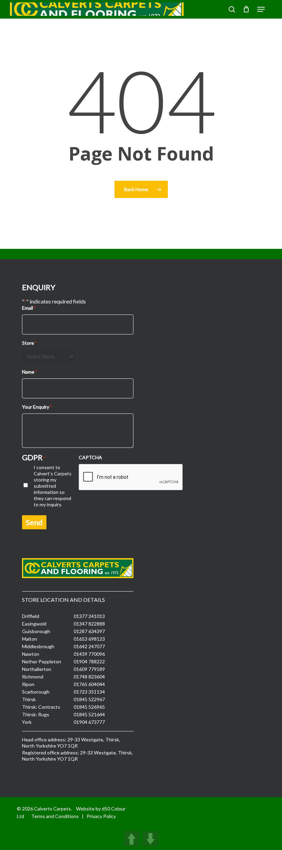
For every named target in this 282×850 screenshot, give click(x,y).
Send (34, 522)
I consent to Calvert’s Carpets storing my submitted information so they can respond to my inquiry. (53, 485)
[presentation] (131, 477)
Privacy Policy (101, 816)
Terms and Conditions (55, 816)
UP (131, 839)
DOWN (150, 839)
